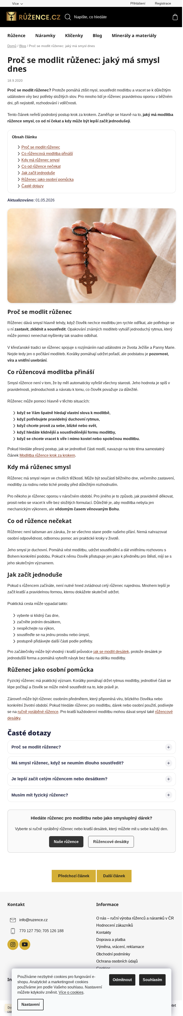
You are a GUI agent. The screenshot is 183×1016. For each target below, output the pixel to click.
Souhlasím (152, 980)
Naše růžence (64, 842)
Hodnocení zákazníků (113, 925)
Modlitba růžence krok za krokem (47, 455)
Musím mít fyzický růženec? (38, 795)
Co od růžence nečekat (41, 166)
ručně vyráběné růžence (38, 712)
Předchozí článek (71, 876)
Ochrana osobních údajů (115, 961)
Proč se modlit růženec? (34, 747)
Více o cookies (71, 992)
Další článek (112, 876)
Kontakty (102, 932)
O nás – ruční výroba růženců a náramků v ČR (133, 918)
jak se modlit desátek (111, 652)
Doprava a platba (109, 940)
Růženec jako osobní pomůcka (47, 179)
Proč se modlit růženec (40, 147)
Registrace (163, 3)
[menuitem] (16, 35)
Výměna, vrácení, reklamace (118, 947)
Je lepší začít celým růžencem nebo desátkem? (58, 778)
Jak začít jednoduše (38, 173)
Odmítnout (122, 980)
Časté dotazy (32, 186)
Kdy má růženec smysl (40, 160)
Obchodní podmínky (111, 954)
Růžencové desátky (109, 842)
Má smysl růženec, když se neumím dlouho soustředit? (66, 763)
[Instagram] (10, 944)
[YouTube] (22, 944)
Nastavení (30, 1004)
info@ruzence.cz (31, 920)
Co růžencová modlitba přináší (47, 154)
